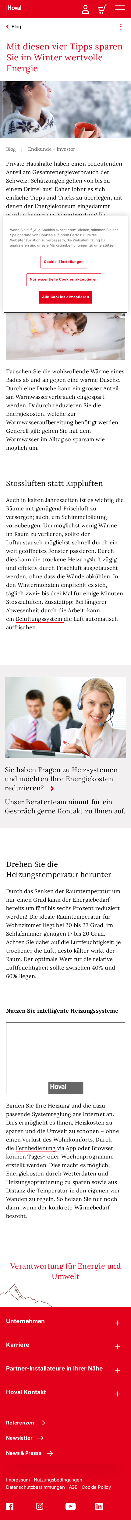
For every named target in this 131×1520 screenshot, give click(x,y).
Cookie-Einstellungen (63, 262)
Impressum (18, 1480)
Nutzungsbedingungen (58, 1480)
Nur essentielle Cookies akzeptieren (64, 279)
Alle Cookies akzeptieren (65, 297)
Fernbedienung (36, 1148)
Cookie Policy (96, 1487)
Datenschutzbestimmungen (35, 1487)
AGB (73, 1487)
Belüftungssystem (40, 618)
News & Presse (24, 1453)
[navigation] (120, 9)
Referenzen (20, 1423)
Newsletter (19, 1438)
